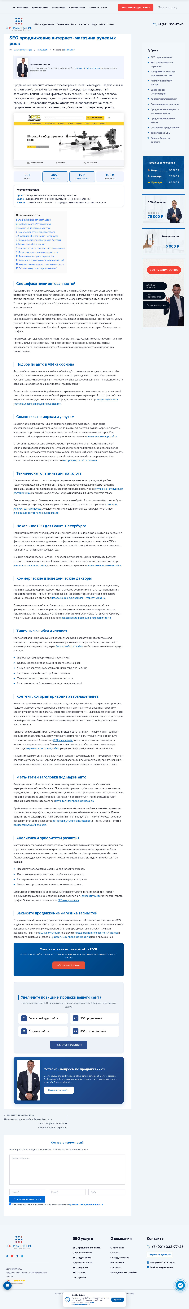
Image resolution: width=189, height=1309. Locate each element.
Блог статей (117, 1262)
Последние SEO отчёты (123, 1272)
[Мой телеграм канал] (22, 1256)
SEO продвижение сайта (86, 1247)
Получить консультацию (69, 1044)
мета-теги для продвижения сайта (74, 800)
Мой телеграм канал (161, 1267)
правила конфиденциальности (86, 1204)
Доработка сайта (40, 7)
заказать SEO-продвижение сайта (71, 936)
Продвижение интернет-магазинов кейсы (165, 111)
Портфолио (63, 24)
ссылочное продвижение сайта (104, 565)
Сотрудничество (119, 1257)
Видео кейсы (98, 24)
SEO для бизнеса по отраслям (162, 64)
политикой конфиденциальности (83, 1303)
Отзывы (114, 1252)
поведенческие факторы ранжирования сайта (85, 617)
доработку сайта (90, 895)
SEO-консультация (68, 900)
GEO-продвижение (161, 57)
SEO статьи (79, 1272)
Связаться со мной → (59, 1089)
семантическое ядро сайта (102, 436)
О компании (117, 1247)
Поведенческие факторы (165, 104)
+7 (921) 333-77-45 (170, 24)
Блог (73, 24)
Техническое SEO (160, 132)
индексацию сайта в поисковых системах (36, 512)
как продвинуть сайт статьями (80, 460)
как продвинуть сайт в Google (30, 824)
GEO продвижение (44, 24)
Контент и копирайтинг (164, 98)
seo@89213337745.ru (162, 1262)
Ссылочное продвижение (165, 127)
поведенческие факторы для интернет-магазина (78, 597)
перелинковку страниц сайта (42, 748)
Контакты (84, 24)
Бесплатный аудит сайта (136, 7)
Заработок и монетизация (158, 91)
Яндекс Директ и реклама (160, 140)
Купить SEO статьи (98, 7)
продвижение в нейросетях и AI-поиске (96, 932)
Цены (111, 24)
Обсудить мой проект (68, 965)
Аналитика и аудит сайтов (161, 82)
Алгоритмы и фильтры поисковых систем (163, 73)
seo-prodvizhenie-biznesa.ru (88, 68)
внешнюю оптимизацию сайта (30, 565)
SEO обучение (58, 7)
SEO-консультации (49, 932)
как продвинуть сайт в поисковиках (72, 820)
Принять (117, 1300)
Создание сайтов (77, 7)
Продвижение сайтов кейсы (163, 120)
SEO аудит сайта (20, 7)
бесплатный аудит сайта (69, 646)
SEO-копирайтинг (63, 740)
